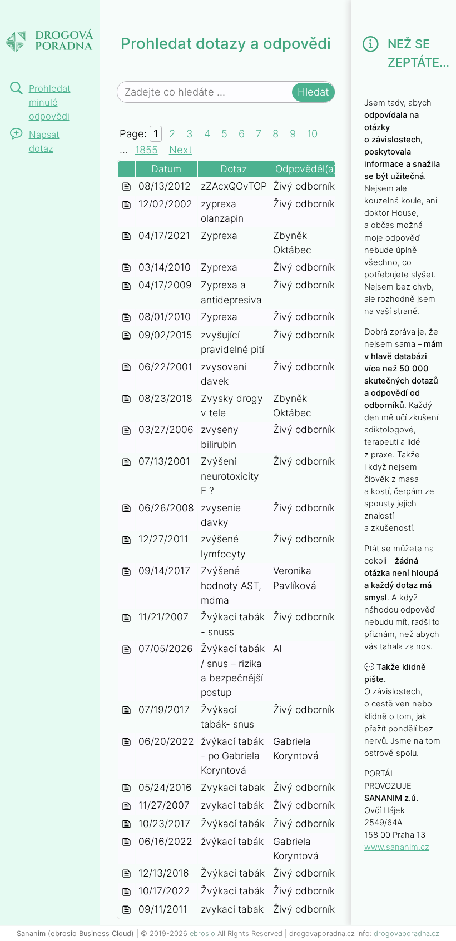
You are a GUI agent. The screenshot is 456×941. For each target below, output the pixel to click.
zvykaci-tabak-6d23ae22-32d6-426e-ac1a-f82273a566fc (126, 910)
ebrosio (202, 933)
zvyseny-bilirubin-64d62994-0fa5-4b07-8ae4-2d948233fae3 (126, 431)
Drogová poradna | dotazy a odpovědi (47, 36)
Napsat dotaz (44, 141)
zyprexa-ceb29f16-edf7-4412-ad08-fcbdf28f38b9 (126, 268)
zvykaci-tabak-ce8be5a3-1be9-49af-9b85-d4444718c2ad (126, 788)
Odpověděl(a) (306, 169)
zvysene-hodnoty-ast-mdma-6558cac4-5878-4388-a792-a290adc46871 (126, 572)
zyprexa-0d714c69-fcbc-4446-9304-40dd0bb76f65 (126, 318)
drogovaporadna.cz (406, 933)
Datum (166, 169)
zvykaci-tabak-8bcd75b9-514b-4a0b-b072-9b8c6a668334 (126, 874)
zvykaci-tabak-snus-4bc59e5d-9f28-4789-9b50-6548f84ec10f (126, 711)
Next (180, 149)
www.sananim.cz (396, 847)
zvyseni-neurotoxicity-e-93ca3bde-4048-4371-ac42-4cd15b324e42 (126, 462)
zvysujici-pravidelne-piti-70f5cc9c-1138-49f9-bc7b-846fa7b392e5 (126, 336)
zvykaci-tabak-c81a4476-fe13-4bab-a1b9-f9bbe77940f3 (126, 825)
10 (312, 133)
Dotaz (233, 169)
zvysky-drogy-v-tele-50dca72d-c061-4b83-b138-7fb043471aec (126, 399)
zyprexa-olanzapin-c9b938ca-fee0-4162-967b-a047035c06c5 (126, 205)
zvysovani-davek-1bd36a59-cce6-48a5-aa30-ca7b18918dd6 (126, 368)
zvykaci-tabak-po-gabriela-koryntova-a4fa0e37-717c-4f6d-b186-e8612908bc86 (126, 742)
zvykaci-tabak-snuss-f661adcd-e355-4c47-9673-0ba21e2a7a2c (126, 618)
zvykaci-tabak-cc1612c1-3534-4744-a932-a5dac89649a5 (126, 806)
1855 (146, 149)
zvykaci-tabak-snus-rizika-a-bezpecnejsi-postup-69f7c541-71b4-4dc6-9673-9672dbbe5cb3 (126, 650)
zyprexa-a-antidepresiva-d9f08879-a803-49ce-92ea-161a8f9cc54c (126, 286)
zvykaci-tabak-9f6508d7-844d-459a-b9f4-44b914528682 (126, 842)
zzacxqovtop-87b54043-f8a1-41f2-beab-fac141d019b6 (126, 187)
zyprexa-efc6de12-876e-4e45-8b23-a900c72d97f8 (126, 237)
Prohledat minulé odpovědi (50, 102)
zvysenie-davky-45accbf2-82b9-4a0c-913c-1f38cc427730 (126, 509)
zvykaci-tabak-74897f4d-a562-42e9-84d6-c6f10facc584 (126, 892)
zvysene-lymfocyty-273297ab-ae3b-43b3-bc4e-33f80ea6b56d (126, 540)
